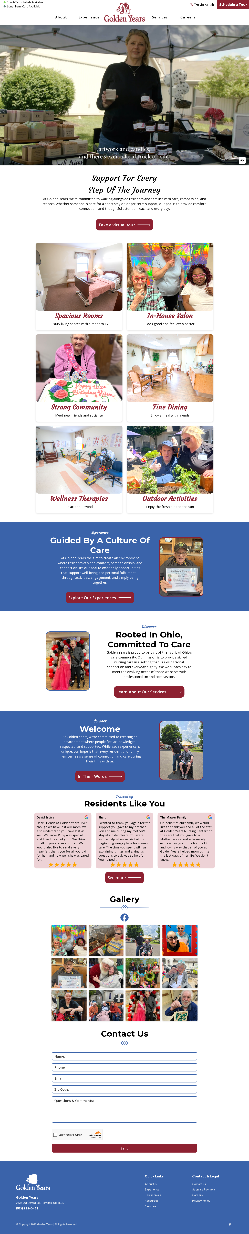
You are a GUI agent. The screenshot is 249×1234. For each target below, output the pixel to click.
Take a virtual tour (116, 225)
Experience (89, 17)
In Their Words (92, 776)
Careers (187, 17)
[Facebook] (230, 1224)
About (61, 17)
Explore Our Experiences (92, 597)
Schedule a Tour (233, 4)
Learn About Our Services (141, 692)
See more (117, 877)
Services (160, 17)
